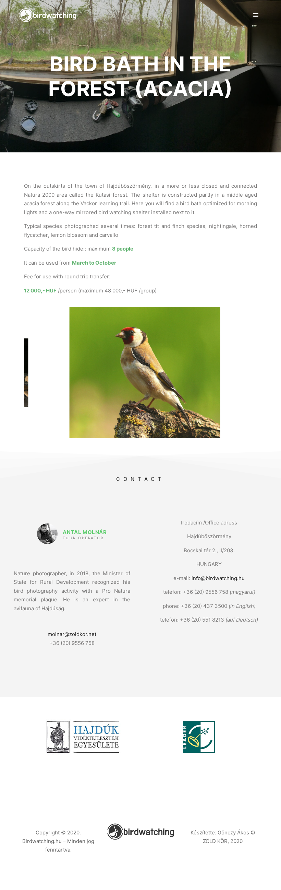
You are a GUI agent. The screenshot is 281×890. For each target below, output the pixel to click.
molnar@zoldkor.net (72, 634)
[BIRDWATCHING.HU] (48, 15)
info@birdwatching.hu (218, 578)
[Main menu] (256, 15)
